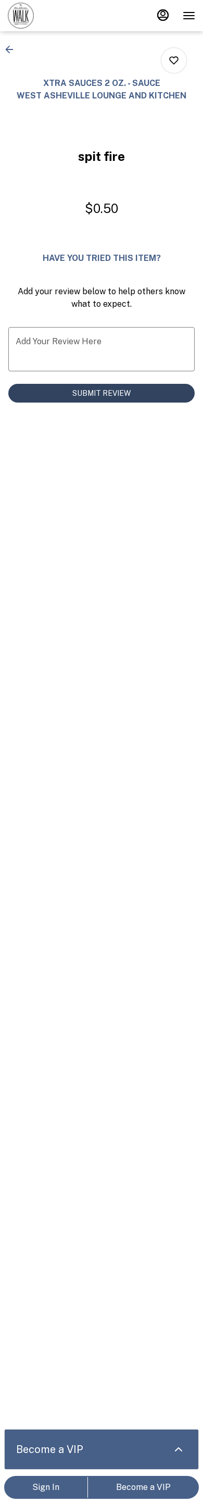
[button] (12, 49)
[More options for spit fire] (173, 60)
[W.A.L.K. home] (55, 16)
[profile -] (163, 15)
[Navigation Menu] (188, 15)
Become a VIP (143, 1487)
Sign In (45, 1487)
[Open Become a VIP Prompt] (178, 1449)
